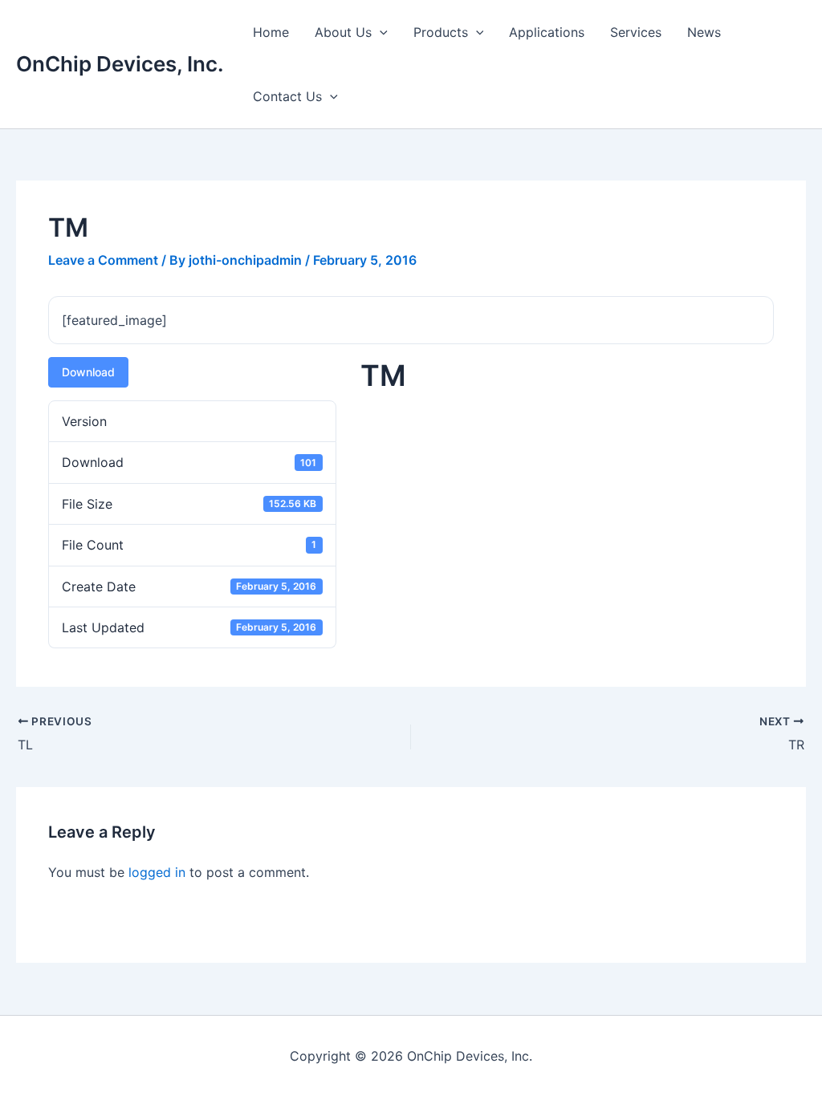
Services (635, 32)
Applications (546, 32)
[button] (380, 32)
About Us (343, 32)
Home (271, 32)
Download (88, 372)
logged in (156, 872)
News (704, 32)
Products (440, 32)
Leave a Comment (103, 260)
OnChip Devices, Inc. (120, 63)
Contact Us (287, 96)
